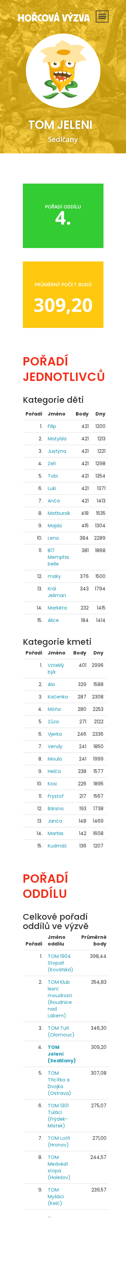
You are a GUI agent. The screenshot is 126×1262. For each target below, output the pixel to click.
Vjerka (55, 734)
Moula (55, 759)
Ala (51, 684)
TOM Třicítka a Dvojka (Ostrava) (59, 1083)
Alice (53, 620)
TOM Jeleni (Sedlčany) (62, 1054)
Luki (52, 488)
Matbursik (59, 513)
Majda (55, 525)
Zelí (52, 463)
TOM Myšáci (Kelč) (56, 1196)
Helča (54, 771)
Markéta (57, 607)
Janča (55, 821)
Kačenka (58, 696)
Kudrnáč (57, 845)
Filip (52, 426)
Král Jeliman (57, 592)
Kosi (52, 783)
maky (54, 576)
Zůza (53, 721)
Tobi (53, 476)
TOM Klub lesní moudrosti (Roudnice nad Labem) (60, 999)
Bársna (56, 808)
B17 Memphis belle (58, 557)
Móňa (54, 709)
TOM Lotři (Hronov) (59, 1141)
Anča (54, 500)
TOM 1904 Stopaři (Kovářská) (60, 963)
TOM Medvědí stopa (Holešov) (59, 1167)
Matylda (57, 438)
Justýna (57, 451)
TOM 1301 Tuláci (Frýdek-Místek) (58, 1115)
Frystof (56, 796)
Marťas (56, 833)
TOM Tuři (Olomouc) (61, 1031)
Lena (53, 538)
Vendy (55, 746)
